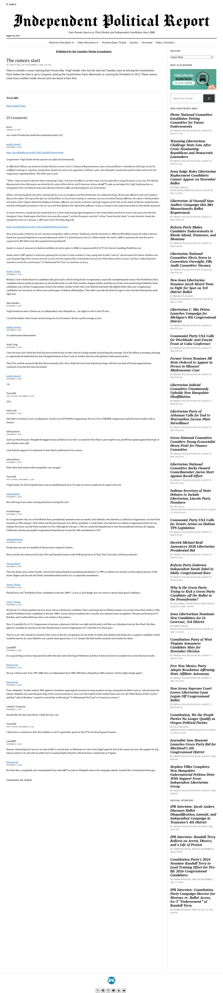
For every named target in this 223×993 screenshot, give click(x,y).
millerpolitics (13, 493)
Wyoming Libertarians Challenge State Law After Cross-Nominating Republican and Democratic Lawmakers (191, 149)
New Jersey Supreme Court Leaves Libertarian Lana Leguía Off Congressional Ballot (191, 694)
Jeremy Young (13, 271)
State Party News (86, 42)
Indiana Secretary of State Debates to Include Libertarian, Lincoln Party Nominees (190, 496)
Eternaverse (12, 664)
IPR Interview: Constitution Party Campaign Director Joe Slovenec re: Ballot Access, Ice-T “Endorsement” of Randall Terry (192, 897)
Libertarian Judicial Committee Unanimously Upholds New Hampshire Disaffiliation (189, 391)
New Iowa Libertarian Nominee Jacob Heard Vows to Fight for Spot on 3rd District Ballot (192, 286)
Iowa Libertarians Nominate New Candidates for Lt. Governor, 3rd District (192, 618)
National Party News (60, 42)
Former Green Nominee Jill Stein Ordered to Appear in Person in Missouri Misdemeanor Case (191, 364)
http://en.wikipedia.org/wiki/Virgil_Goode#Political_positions (37, 226)
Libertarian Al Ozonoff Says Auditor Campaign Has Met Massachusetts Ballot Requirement (192, 206)
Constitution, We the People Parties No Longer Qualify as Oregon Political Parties (192, 719)
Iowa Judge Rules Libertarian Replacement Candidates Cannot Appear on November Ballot (193, 177)
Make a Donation (165, 42)
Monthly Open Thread (114, 42)
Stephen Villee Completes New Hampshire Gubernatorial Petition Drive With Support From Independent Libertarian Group (192, 776)
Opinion (133, 42)
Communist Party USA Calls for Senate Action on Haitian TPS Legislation (192, 524)
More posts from (15, 106)
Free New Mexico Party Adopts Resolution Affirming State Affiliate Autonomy (192, 670)
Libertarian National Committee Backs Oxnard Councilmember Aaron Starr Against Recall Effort (192, 470)
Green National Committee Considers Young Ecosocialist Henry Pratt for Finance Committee (192, 443)
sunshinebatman (14, 539)
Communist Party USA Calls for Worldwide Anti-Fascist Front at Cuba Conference (192, 340)
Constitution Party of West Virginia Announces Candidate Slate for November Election (191, 645)
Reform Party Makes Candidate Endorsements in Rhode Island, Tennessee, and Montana (193, 233)
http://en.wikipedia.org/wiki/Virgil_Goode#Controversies (35, 152)
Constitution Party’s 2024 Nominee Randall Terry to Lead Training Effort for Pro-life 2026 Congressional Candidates (193, 867)
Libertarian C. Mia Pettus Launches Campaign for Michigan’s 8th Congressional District (193, 315)
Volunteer (147, 42)
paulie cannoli (13, 144)
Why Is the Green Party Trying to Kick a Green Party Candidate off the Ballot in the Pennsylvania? (192, 593)
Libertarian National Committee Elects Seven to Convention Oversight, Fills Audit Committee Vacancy (191, 259)
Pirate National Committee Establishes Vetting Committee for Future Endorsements (191, 120)
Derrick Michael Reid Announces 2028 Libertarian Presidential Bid (192, 546)
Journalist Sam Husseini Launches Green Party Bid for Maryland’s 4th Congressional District (193, 746)
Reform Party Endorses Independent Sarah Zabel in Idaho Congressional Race (191, 569)
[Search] (209, 98)
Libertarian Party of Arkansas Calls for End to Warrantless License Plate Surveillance (190, 417)
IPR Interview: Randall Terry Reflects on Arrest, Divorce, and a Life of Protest (192, 841)
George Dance (13, 563)
